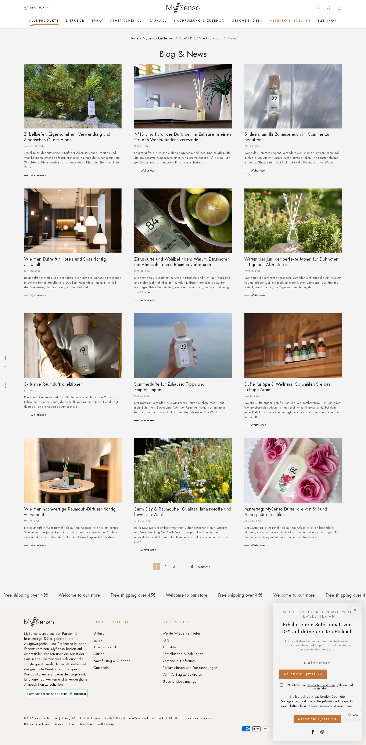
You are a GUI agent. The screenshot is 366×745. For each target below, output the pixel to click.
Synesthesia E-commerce (198, 718)
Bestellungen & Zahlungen (182, 654)
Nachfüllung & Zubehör (111, 661)
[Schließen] (355, 610)
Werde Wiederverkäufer (181, 633)
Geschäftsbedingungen (180, 681)
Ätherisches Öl (104, 647)
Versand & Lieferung (178, 661)
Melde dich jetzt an (317, 719)
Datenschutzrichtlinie (37, 724)
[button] (317, 8)
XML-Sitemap (106, 724)
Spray (97, 640)
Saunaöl (99, 654)
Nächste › (205, 566)
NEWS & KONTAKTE (195, 38)
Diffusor (99, 633)
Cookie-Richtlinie (65, 724)
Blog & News (226, 38)
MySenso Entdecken (159, 38)
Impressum (86, 724)
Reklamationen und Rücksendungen (189, 667)
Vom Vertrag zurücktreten (182, 674)
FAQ (165, 640)
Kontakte (169, 647)
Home (134, 38)
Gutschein (101, 667)
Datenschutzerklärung (321, 685)
